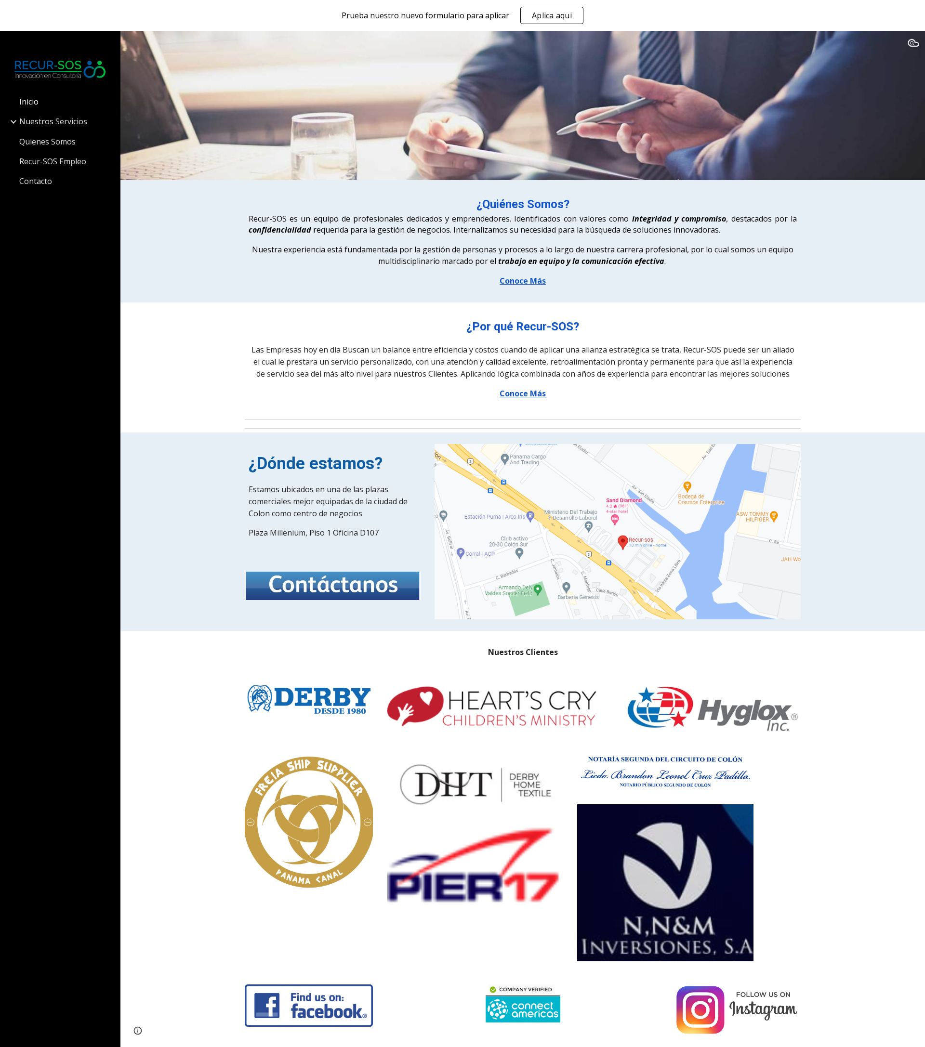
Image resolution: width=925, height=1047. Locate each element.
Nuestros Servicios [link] (53, 121)
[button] (913, 44)
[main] (523, 241)
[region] (462, 15)
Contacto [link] (35, 181)
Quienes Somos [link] (47, 141)
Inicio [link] (29, 101)
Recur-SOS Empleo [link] (52, 161)
